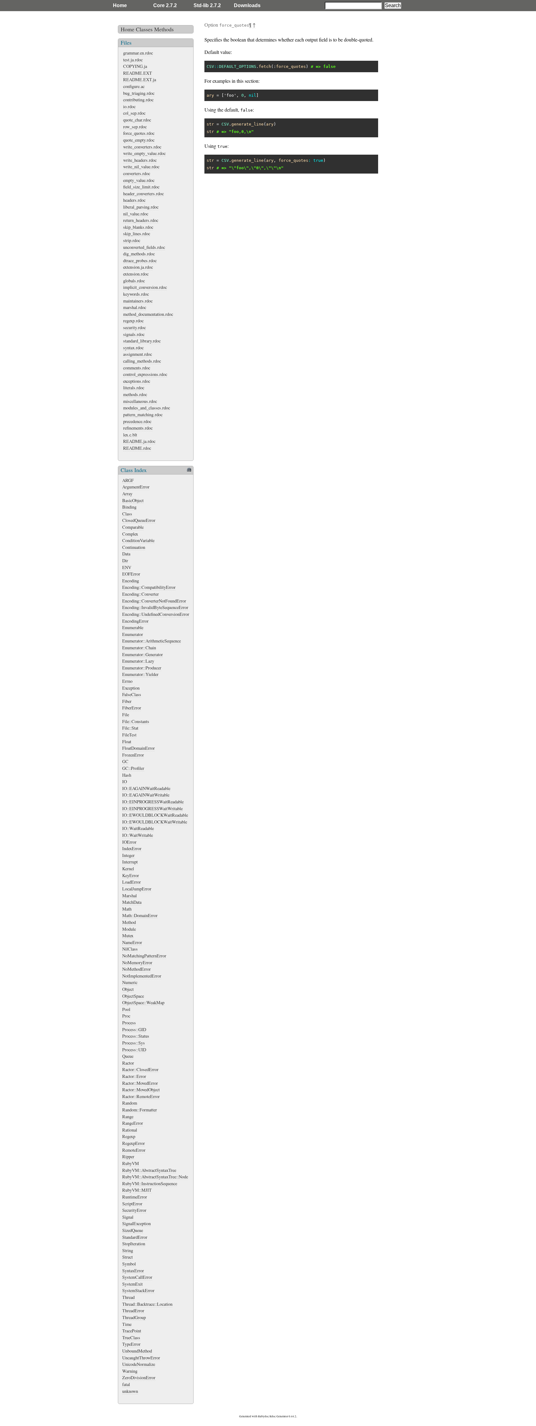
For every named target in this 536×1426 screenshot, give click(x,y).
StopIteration (133, 1244)
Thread (128, 1297)
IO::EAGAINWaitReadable (146, 788)
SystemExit (132, 1284)
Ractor (128, 1063)
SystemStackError (138, 1290)
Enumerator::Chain (139, 648)
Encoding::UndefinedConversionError (155, 614)
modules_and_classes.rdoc (146, 408)
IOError (129, 842)
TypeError (131, 1344)
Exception (131, 688)
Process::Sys (133, 1043)
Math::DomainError (140, 915)
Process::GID (134, 1029)
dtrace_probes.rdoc (140, 260)
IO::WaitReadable (138, 828)
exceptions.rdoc (136, 381)
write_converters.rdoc (142, 147)
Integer (128, 855)
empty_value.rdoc (138, 180)
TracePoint (131, 1331)
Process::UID (134, 1050)
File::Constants (135, 721)
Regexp (128, 1136)
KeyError (130, 875)
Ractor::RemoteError (141, 1096)
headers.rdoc (134, 200)
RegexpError (133, 1143)
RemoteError (133, 1150)
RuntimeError (134, 1197)
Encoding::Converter (140, 594)
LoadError (131, 882)
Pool (126, 1009)
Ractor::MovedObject (141, 1090)
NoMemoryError (137, 962)
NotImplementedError (141, 976)
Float (126, 741)
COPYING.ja (135, 66)
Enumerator (132, 634)
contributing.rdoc (138, 100)
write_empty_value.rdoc (144, 153)
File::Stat (130, 728)
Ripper (128, 1156)
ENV (126, 567)
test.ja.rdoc (133, 60)
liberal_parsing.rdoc (141, 207)
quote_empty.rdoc (138, 140)
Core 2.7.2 (165, 5)
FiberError (131, 708)
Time (127, 1324)
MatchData (131, 902)
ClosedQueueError (138, 520)
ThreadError (133, 1310)
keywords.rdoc (136, 294)
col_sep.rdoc (134, 113)
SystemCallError (137, 1277)
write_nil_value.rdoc (141, 167)
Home (120, 5)
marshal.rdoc (134, 307)
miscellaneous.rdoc (140, 401)
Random (129, 1103)
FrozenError (133, 755)
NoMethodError (136, 969)
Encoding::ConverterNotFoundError (154, 601)
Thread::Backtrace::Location (147, 1304)
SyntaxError (133, 1271)
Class (127, 514)
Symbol (129, 1264)
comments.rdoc (136, 368)
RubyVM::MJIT (137, 1190)
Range (127, 1116)
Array (127, 494)
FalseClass (131, 694)
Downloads (247, 5)
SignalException (136, 1223)
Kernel (128, 869)
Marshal (129, 895)
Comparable (133, 527)
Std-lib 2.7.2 (207, 5)
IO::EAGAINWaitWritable (145, 795)
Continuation (133, 547)
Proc (126, 1016)
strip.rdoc (131, 240)
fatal (126, 1384)
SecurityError (134, 1210)
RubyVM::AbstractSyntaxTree (149, 1170)
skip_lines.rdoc (136, 233)
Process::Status (135, 1036)
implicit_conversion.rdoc (145, 287)
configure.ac (134, 86)
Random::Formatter (139, 1110)
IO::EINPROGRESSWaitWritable (152, 808)
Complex (130, 534)
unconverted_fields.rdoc (144, 247)
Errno (127, 681)
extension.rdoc (136, 274)
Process (129, 1023)
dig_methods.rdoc (139, 254)
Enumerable (132, 627)
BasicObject (133, 500)
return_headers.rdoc (140, 220)
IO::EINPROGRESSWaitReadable (153, 802)
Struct (127, 1257)
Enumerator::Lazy (138, 661)
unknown (130, 1391)
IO (124, 781)
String (127, 1250)
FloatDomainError (138, 748)
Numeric (129, 982)
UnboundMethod (137, 1351)
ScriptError (132, 1204)
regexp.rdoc (133, 321)
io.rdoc (129, 106)
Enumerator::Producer (141, 668)
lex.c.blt (130, 435)
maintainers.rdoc (138, 301)
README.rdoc (137, 448)
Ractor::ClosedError (140, 1069)
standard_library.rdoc (142, 341)
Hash (126, 775)
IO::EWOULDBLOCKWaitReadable (155, 815)
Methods (164, 29)
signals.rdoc (134, 334)
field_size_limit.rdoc (141, 187)
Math (127, 909)
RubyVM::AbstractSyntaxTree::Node (155, 1177)
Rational (129, 1130)
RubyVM (130, 1163)
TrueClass (131, 1337)
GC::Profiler (133, 768)
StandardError (134, 1237)
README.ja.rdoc (139, 441)
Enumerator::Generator (142, 654)
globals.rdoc (134, 281)
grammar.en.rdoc (138, 53)
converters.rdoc (136, 173)
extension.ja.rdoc (138, 267)
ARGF (128, 480)
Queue (127, 1056)
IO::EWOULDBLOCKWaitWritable (154, 822)
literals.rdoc (133, 388)
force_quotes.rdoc (138, 133)
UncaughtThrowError (141, 1358)
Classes (144, 29)
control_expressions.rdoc (145, 374)
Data (126, 554)
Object (128, 989)
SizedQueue (132, 1230)
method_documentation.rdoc (148, 314)
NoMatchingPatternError (144, 956)
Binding (129, 507)
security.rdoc (134, 327)
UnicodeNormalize (138, 1364)
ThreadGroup (134, 1317)
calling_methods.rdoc (142, 361)
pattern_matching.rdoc (143, 414)
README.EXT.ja (139, 79)
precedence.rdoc (137, 421)
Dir (125, 560)
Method (129, 922)
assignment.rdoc (137, 354)
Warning (129, 1371)
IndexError (131, 848)
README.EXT (137, 73)
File (125, 714)
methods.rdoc (135, 394)
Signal (127, 1217)
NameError (132, 942)
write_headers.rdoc (140, 160)
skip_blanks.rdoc (138, 227)
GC (125, 761)
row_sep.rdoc (135, 127)
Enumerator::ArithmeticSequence (151, 641)
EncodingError (135, 621)
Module (129, 929)
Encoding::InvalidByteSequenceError (155, 607)
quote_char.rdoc (137, 120)
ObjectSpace (133, 996)
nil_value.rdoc (135, 214)
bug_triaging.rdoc (138, 93)
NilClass (130, 949)
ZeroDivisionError (138, 1377)
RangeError (132, 1123)
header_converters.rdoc (143, 193)
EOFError (131, 574)
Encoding (130, 581)
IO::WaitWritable (137, 835)
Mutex (127, 935)
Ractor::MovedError (140, 1083)
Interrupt (130, 862)
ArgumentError (136, 487)
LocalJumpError (136, 889)
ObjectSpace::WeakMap (143, 1002)
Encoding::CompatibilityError (149, 587)
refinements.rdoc (138, 428)
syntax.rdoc (133, 348)
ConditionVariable (138, 540)
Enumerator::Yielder (140, 674)
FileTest (129, 735)
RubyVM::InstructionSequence (149, 1183)
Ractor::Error (134, 1076)
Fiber (127, 701)
